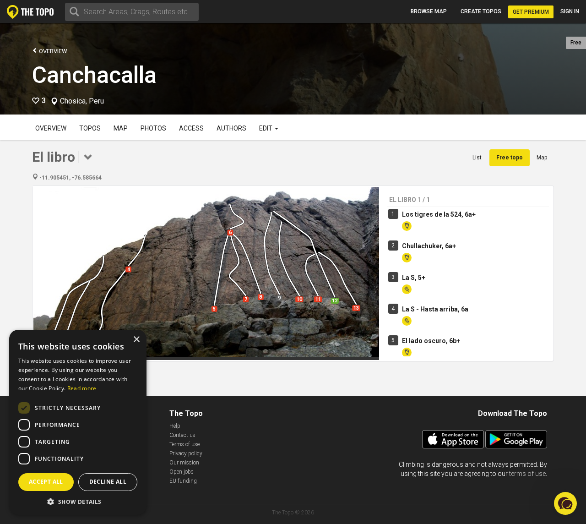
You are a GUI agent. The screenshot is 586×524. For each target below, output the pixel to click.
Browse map (429, 11)
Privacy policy (185, 453)
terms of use (527, 473)
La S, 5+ (413, 277)
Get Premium (531, 12)
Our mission (184, 462)
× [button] (136, 339)
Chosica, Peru (82, 101)
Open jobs (181, 472)
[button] (77, 501)
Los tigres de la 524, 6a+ (439, 214)
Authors (231, 128)
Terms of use (184, 444)
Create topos (481, 11)
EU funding (183, 481)
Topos (90, 128)
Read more (82, 388)
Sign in (569, 11)
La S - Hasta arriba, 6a (435, 309)
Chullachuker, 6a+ (429, 246)
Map (121, 128)
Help (174, 426)
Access (191, 128)
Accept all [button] (46, 482)
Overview (52, 51)
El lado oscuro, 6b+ (431, 340)
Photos (153, 128)
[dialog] (77, 422)
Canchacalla (94, 75)
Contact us (182, 435)
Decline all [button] (107, 482)
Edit (266, 128)
